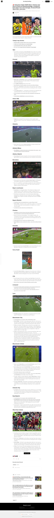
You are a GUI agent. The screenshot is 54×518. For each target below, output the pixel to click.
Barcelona (28, 47)
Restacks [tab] (18, 464)
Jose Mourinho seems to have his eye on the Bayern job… (23, 207)
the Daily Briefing (17, 12)
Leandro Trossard (19, 83)
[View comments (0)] (16, 15)
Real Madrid (34, 47)
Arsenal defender (17, 96)
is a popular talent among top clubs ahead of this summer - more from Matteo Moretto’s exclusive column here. (27, 151)
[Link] (11, 40)
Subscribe (47, 1)
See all (14, 500)
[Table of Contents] (0, 259)
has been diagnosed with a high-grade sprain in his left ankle (30, 399)
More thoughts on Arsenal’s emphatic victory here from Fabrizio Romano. (26, 85)
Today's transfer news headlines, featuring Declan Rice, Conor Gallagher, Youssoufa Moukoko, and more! (22, 480)
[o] (27, 69)
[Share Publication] (44, 1)
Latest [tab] (15, 474)
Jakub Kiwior (22, 96)
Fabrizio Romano (19, 489)
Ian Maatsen (16, 212)
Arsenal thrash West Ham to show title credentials (22, 45)
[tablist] (16, 465)
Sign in (52, 1)
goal (22, 83)
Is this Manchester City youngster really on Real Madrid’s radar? (25, 319)
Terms (30, 512)
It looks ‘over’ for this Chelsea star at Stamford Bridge (23, 44)
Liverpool (21, 47)
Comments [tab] (14, 464)
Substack (23, 516)
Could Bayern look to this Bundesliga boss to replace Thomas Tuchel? (25, 202)
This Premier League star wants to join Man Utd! (22, 372)
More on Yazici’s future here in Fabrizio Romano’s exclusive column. (25, 282)
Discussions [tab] (18, 474)
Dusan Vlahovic (16, 221)
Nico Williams (16, 150)
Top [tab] (13, 474)
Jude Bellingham (17, 399)
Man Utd (24, 47)
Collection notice (33, 512)
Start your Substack (25, 514)
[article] (27, 480)
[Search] (42, 1)
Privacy (28, 512)
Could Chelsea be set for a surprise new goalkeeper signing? (24, 220)
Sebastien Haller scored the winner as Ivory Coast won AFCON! (25, 42)
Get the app (30, 514)
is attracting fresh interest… (29, 96)
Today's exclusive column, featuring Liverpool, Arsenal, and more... (22, 488)
